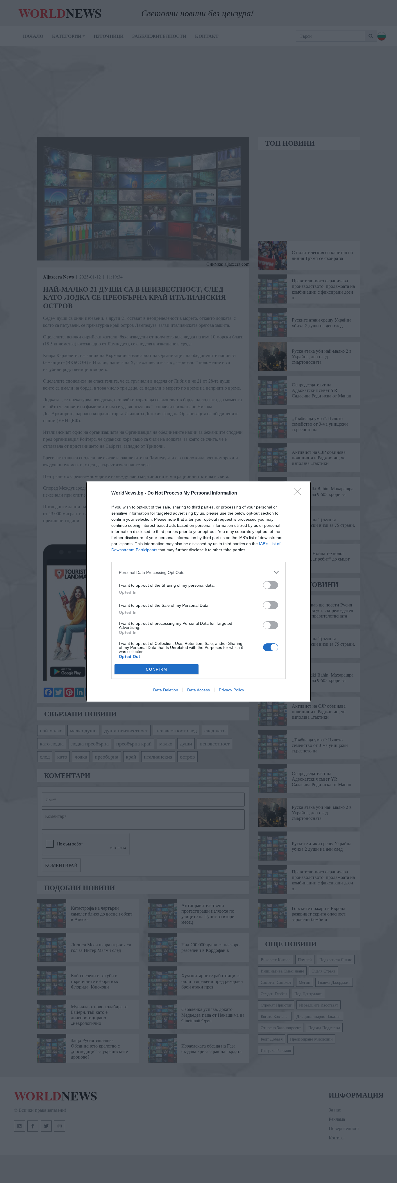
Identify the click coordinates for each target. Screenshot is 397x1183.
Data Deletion (165, 690)
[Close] (299, 493)
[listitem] (198, 572)
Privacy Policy (231, 690)
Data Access (198, 690)
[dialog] (198, 591)
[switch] (270, 585)
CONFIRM (156, 669)
